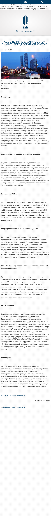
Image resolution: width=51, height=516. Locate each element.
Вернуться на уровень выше (14, 407)
